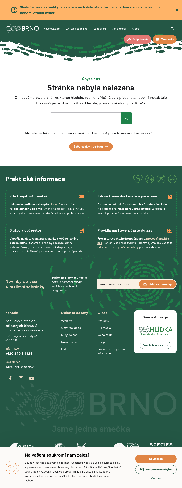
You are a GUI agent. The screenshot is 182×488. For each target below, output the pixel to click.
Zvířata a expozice (76, 28)
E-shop (65, 349)
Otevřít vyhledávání (172, 28)
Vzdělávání (100, 28)
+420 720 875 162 (19, 367)
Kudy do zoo (69, 335)
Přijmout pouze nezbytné (156, 469)
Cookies (156, 478)
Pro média (104, 327)
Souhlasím (156, 458)
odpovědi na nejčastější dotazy (117, 247)
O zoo (135, 28)
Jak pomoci (119, 28)
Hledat (126, 118)
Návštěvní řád (70, 342)
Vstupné (66, 320)
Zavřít (177, 10)
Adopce (103, 342)
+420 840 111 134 (18, 353)
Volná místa (105, 335)
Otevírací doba (71, 327)
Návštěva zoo (52, 28)
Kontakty (103, 320)
